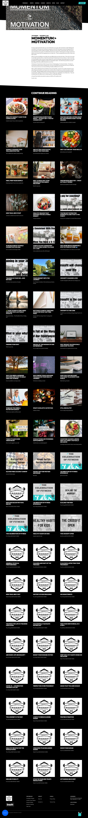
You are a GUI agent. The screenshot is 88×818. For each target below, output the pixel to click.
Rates (53, 3)
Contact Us (40, 801)
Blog (57, 3)
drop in (31, 3)
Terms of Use (52, 801)
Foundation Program (30, 798)
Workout (5, 812)
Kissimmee (72, 804)
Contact (62, 3)
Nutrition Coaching (30, 804)
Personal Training (29, 802)
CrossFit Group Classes (30, 800)
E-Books (43, 3)
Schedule (37, 3)
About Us (40, 798)
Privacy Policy (52, 798)
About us (48, 3)
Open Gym (28, 806)
